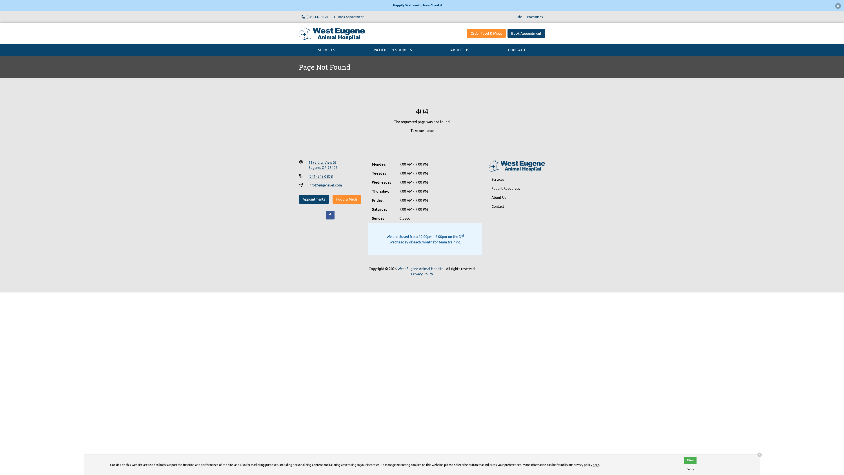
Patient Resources (393, 50)
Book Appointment (526, 33)
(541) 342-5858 (321, 176)
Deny (690, 469)
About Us (459, 50)
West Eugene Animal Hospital (421, 269)
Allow (690, 460)
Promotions (535, 17)
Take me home (422, 131)
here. (596, 465)
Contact (517, 50)
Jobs (519, 17)
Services (326, 50)
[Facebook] (330, 215)
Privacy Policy (422, 274)
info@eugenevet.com (325, 185)
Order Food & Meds (486, 33)
